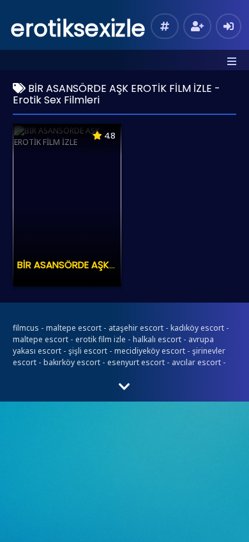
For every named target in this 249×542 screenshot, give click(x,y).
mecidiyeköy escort (149, 350)
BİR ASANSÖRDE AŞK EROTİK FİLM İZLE (100, 264)
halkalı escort (157, 339)
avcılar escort (196, 362)
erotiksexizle (78, 28)
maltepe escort (74, 327)
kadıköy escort (197, 327)
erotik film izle (100, 339)
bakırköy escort (71, 362)
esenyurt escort (136, 362)
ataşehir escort (136, 327)
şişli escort (87, 350)
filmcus (26, 327)
